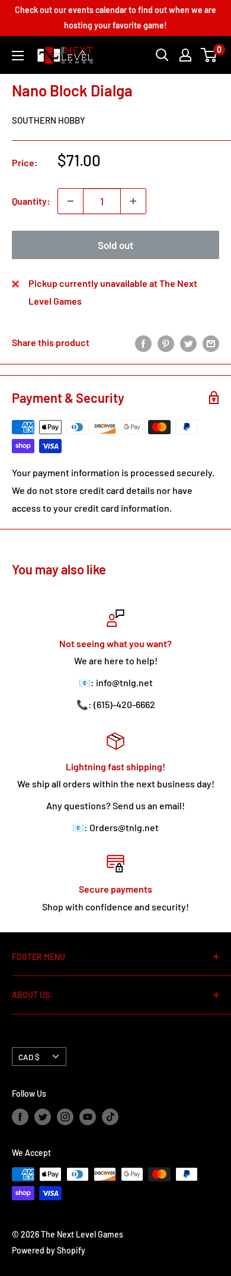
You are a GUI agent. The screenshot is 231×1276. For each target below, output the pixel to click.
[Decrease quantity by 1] (70, 201)
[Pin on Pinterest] (166, 343)
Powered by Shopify (48, 1250)
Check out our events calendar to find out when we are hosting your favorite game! (115, 17)
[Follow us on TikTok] (110, 1117)
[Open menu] (18, 55)
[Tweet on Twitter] (188, 343)
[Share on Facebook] (143, 343)
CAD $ (29, 1057)
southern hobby (48, 120)
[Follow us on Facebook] (20, 1117)
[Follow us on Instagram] (65, 1117)
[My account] (185, 55)
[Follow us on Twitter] (42, 1117)
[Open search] (162, 55)
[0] (209, 55)
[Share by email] (211, 343)
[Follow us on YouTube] (87, 1117)
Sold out (115, 245)
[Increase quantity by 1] (133, 201)
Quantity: (31, 200)
